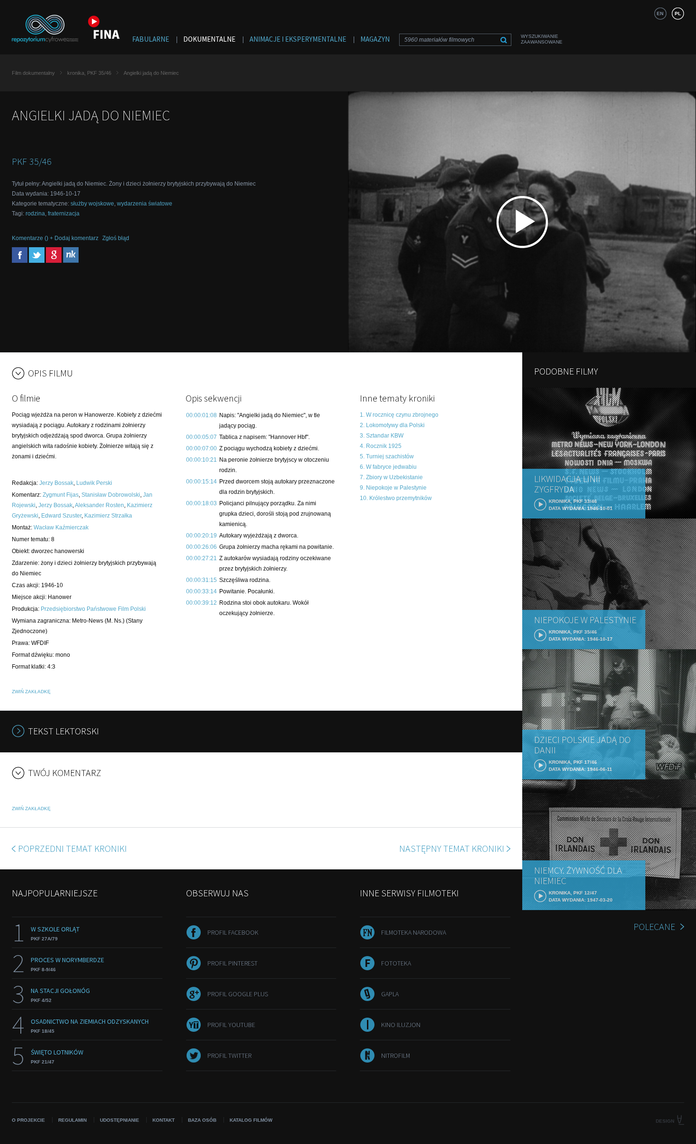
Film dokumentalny (33, 73)
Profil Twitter (229, 1055)
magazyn (375, 39)
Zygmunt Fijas (61, 495)
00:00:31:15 (201, 580)
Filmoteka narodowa (413, 932)
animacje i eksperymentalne (298, 39)
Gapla (390, 994)
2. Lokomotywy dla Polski (392, 425)
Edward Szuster (61, 515)
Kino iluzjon (400, 1024)
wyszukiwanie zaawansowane (541, 39)
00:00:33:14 (201, 591)
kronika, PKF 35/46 (89, 73)
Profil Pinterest (232, 963)
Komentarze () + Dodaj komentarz (55, 238)
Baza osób (202, 1120)
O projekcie (28, 1120)
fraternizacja (64, 213)
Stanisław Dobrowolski (110, 495)
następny (451, 848)
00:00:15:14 (201, 481)
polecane (654, 926)
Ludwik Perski (94, 483)
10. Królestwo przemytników (396, 498)
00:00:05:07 (201, 437)
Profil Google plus (237, 994)
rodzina (35, 213)
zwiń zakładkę (31, 691)
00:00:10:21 (201, 459)
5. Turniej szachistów (387, 456)
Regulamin (72, 1120)
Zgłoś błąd (115, 238)
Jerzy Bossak (56, 483)
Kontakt (163, 1120)
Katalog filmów (251, 1120)
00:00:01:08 (201, 415)
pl (678, 13)
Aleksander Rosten (99, 505)
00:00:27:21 (201, 558)
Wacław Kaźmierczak (61, 527)
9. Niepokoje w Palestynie (393, 487)
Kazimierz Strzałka (108, 515)
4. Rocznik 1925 (381, 446)
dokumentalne (209, 39)
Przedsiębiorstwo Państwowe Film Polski (93, 609)
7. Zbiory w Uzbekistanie (391, 477)
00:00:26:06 (201, 547)
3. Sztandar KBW (381, 435)
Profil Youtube (231, 1024)
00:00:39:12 (201, 602)
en (660, 13)
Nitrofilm (395, 1055)
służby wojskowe (92, 203)
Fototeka (396, 963)
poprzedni (72, 848)
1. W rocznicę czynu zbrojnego (399, 414)
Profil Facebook (233, 932)
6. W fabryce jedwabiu (388, 467)
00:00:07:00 (201, 448)
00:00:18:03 (201, 503)
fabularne (150, 39)
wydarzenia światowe (144, 203)
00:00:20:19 (201, 535)
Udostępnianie (119, 1120)
